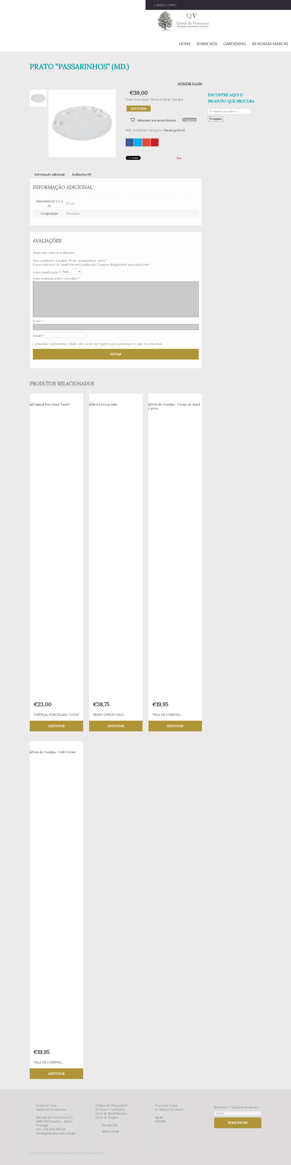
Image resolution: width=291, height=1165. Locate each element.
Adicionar (138, 108)
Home (185, 44)
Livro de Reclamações (111, 1113)
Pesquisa (215, 119)
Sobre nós (207, 44)
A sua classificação (47, 272)
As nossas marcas (270, 44)
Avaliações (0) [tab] (81, 174)
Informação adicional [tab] (49, 174)
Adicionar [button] (56, 726)
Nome (38, 321)
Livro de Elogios (106, 1117)
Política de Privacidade (111, 1105)
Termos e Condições (110, 1109)
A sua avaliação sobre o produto (56, 278)
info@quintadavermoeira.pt (55, 1133)
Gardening (234, 44)
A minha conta (165, 5)
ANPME (160, 1121)
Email (38, 336)
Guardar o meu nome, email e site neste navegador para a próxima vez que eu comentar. (99, 344)
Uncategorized (173, 130)
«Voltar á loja (190, 84)
